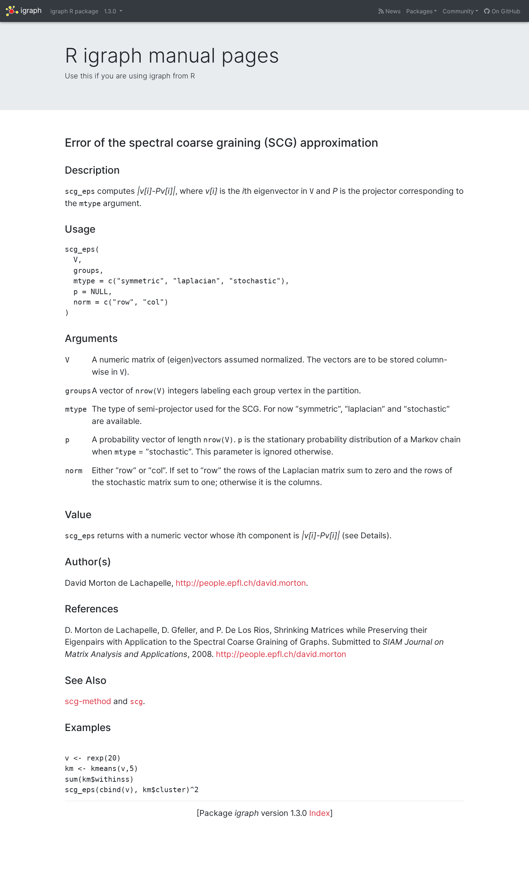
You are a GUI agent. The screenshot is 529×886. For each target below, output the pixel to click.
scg (136, 702)
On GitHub (505, 11)
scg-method (88, 701)
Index (319, 813)
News (392, 11)
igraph (30, 10)
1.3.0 (111, 11)
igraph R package (74, 11)
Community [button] (458, 11)
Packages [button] (419, 11)
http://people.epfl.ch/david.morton (241, 583)
